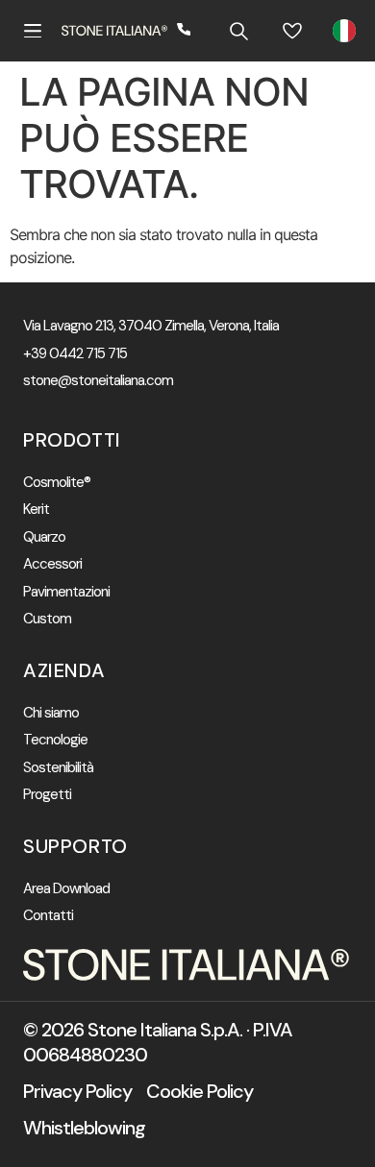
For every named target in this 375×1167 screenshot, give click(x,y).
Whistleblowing (84, 1127)
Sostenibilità (58, 768)
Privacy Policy (77, 1091)
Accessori (52, 564)
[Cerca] (238, 30)
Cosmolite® (56, 483)
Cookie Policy (199, 1091)
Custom (47, 619)
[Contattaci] (184, 30)
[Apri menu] (32, 30)
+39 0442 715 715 (75, 354)
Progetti (47, 795)
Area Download (66, 889)
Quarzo (44, 537)
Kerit (36, 509)
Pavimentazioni (66, 592)
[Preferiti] (292, 30)
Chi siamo (51, 713)
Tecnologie (55, 740)
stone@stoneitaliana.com (98, 381)
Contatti (48, 916)
